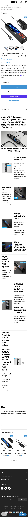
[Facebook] (2, 488)
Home (2, 5)
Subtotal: (3, 82)
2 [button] (13, 460)
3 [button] (14, 460)
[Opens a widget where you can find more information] (23, 514)
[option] (14, 30)
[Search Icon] (5, 2)
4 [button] (16, 460)
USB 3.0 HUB (8, 5)
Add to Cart (7, 450)
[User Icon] (21, 2)
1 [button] (11, 460)
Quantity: (3, 77)
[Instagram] (9, 488)
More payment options (14, 100)
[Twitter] (5, 488)
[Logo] (13, 1)
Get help (15, 425)
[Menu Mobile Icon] (1, 2)
